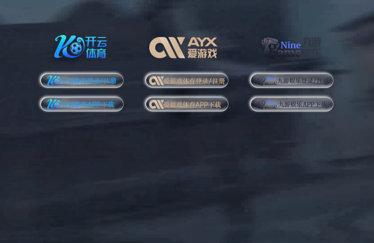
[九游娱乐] (292, 46)
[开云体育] (82, 46)
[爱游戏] (187, 46)
